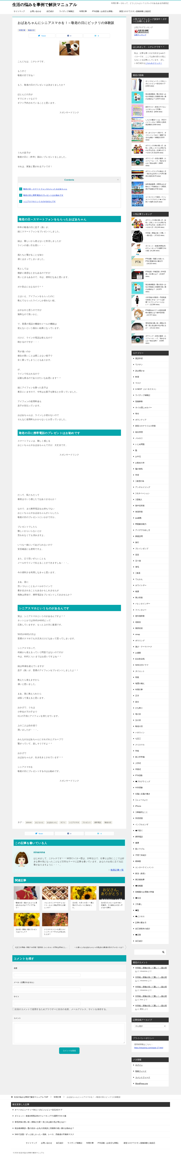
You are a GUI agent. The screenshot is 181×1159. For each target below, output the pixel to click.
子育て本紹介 (140, 855)
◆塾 (137, 910)
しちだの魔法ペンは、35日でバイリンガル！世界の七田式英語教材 (155, 122)
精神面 (138, 861)
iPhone (138, 806)
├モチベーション (142, 493)
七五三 (138, 739)
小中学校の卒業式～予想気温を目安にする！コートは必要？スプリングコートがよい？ (155, 300)
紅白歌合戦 (140, 659)
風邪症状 (139, 628)
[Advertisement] (69, 131)
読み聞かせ (140, 371)
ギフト (63, 822)
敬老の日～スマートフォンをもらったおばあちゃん (45, 189)
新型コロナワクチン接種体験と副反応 (135, 11)
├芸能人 (138, 499)
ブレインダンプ (141, 549)
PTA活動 (138, 775)
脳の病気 (139, 469)
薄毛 (137, 567)
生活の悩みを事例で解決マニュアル (44, 4)
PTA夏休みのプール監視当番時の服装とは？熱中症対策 (155, 312)
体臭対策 (139, 512)
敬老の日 (31, 30)
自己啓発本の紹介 (142, 929)
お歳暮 (138, 653)
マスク (138, 383)
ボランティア (140, 420)
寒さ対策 (139, 597)
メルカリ (139, 438)
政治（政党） (140, 873)
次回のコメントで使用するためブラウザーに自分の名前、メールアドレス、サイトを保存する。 (61, 1009)
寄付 (137, 414)
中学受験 (139, 788)
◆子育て (139, 831)
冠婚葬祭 (139, 401)
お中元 (138, 456)
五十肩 (138, 561)
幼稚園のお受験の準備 (144, 892)
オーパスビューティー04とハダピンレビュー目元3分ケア (156, 83)
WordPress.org (141, 1083)
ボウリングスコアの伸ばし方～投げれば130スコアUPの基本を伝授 (155, 173)
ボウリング (140, 640)
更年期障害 (140, 616)
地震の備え (140, 683)
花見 (137, 555)
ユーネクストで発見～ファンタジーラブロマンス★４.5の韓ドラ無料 (155, 199)
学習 (137, 475)
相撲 (137, 591)
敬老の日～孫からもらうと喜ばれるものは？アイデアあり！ (26, 905)
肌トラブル (140, 849)
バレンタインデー (142, 604)
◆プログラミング (142, 781)
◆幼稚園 (139, 886)
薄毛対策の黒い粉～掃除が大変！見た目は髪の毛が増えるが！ (155, 325)
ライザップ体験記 (66, 11)
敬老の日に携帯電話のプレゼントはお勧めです (43, 195)
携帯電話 (97, 822)
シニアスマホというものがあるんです (39, 201)
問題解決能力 (140, 524)
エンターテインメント (144, 867)
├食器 (137, 573)
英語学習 (139, 358)
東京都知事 (140, 879)
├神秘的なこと (141, 812)
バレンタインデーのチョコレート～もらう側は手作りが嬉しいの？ (54, 905)
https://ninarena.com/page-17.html (148, 1048)
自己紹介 (50, 11)
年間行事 (83, 11)
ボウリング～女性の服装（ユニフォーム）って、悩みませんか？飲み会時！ (155, 162)
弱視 (137, 677)
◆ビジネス (140, 916)
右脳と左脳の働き (142, 794)
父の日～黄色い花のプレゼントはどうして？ (26, 931)
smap (137, 634)
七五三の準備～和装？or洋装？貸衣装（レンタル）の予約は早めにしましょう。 (42, 947)
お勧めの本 (140, 463)
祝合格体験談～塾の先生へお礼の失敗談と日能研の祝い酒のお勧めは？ (155, 96)
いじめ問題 (140, 444)
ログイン (139, 1065)
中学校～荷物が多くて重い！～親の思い (155, 234)
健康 (137, 843)
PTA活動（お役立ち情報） (103, 11)
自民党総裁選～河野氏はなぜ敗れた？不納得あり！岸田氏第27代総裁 (155, 186)
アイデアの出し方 (142, 530)
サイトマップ (19, 11)
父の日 (138, 720)
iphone (29, 822)
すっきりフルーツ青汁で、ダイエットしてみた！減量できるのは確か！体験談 (155, 136)
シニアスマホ (74, 822)
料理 (137, 377)
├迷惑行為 (139, 481)
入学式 (138, 763)
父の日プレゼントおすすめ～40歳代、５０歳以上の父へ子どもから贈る (112, 905)
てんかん (139, 579)
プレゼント (87, 822)
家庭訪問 (139, 536)
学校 (137, 751)
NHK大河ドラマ (141, 665)
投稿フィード (140, 1071)
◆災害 (138, 935)
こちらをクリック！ (153, 63)
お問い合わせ (35, 11)
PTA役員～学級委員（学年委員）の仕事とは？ (155, 274)
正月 (137, 696)
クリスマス (140, 745)
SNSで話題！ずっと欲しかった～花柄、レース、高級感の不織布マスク (44, 1134)
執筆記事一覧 (117, 870)
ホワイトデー (140, 585)
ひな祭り (139, 708)
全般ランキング (140, 35)
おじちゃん (39, 822)
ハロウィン (140, 732)
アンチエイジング (142, 487)
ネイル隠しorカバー (143, 407)
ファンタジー (140, 610)
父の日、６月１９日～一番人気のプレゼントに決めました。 (83, 905)
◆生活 (138, 898)
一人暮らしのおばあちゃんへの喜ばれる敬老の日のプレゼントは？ (99, 947)
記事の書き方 (140, 922)
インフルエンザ (141, 824)
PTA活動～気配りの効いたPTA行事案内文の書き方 (154, 261)
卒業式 (138, 769)
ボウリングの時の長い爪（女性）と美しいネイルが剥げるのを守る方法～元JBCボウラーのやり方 (155, 149)
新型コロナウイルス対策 (145, 426)
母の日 (138, 714)
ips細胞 (138, 518)
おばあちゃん (52, 822)
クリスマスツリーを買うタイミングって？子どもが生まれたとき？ (54, 932)
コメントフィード (142, 1077)
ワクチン (139, 364)
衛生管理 (139, 432)
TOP (31, 1097)
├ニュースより (141, 800)
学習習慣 (139, 818)
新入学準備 (140, 757)
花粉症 (138, 622)
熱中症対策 (140, 506)
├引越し (138, 904)
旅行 (137, 542)
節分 (137, 702)
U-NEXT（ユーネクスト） (146, 389)
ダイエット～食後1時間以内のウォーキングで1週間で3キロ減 (155, 248)
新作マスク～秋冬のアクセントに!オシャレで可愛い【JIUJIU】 (155, 109)
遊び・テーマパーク (143, 647)
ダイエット (140, 671)
